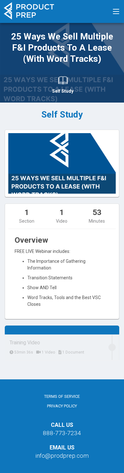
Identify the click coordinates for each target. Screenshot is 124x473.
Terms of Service (62, 396)
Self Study (62, 91)
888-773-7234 (62, 433)
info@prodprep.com (62, 455)
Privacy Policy (62, 406)
